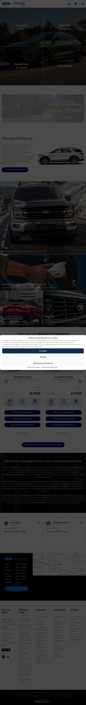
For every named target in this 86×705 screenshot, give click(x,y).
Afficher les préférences (43, 363)
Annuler (43, 357)
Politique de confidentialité (49, 367)
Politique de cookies (33, 367)
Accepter (43, 351)
